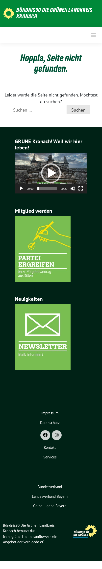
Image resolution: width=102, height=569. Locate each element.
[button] (51, 173)
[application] (51, 173)
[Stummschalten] (72, 188)
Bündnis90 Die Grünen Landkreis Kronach (54, 13)
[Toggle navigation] (93, 35)
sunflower (41, 536)
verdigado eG (34, 542)
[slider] (47, 188)
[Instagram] (57, 435)
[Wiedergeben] (21, 188)
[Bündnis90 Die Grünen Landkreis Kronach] (8, 13)
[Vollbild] (80, 188)
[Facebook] (45, 435)
